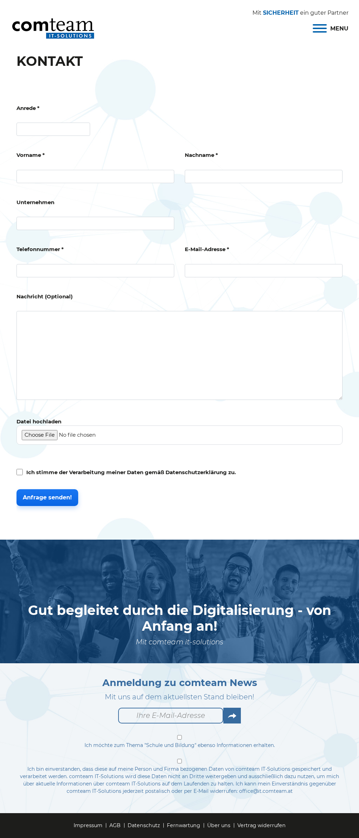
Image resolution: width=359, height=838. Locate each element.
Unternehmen (35, 202)
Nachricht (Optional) (44, 296)
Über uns (218, 825)
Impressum (88, 825)
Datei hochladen (38, 421)
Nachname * (201, 155)
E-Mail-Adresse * (207, 249)
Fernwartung (183, 825)
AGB (115, 825)
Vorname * (30, 155)
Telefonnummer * (40, 249)
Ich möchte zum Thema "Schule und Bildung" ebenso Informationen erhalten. (179, 745)
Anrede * (28, 108)
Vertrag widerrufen (261, 825)
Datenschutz (144, 825)
